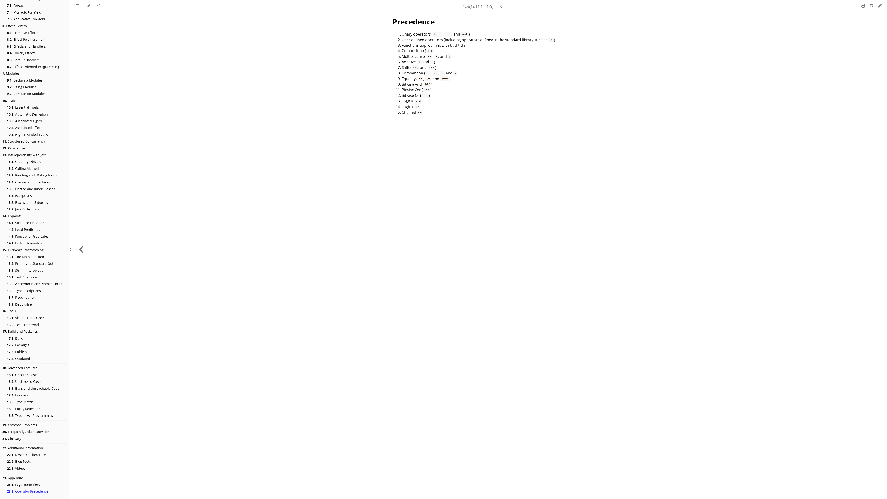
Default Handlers (23, 60)
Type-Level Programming (30, 415)
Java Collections (23, 209)
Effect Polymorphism (26, 39)
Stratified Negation (25, 223)
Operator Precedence (27, 491)
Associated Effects (25, 127)
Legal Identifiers (23, 484)
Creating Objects (24, 161)
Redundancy (21, 297)
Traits (9, 100)
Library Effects (21, 53)
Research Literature (26, 455)
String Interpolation (26, 270)
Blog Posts (19, 461)
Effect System (14, 26)
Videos (16, 468)
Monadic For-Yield (24, 12)
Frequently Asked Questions (26, 431)
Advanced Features (19, 368)
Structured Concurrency (23, 141)
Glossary (11, 438)
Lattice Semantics (24, 243)
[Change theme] (88, 6)
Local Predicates (23, 229)
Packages (18, 345)
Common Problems (19, 425)
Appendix (12, 478)
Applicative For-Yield (26, 19)
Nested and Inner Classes (31, 189)
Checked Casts (22, 375)
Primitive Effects (22, 32)
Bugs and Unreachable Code (33, 388)
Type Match (20, 402)
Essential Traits (23, 107)
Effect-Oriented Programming (33, 66)
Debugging (19, 304)
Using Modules (21, 87)
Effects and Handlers (26, 46)
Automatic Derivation (27, 114)
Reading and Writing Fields (32, 175)
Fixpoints (12, 216)
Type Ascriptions (24, 291)
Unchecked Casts (24, 381)
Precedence (413, 22)
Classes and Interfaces (28, 182)
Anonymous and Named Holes (34, 284)
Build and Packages (20, 331)
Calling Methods (23, 168)
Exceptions (19, 195)
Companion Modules (26, 93)
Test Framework (23, 325)
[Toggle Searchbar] (99, 6)
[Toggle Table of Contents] (77, 6)
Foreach (16, 5)
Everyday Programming (23, 250)
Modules (10, 73)
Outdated (18, 358)
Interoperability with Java (24, 155)
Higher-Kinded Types (27, 134)
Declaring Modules (25, 80)
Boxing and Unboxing (27, 202)
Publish (17, 352)
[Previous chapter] (81, 249)
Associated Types (24, 121)
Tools (9, 311)
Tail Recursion (22, 277)
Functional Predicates (28, 236)
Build (15, 338)
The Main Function (25, 257)
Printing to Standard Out (30, 263)
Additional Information (22, 448)
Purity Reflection (23, 409)
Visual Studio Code (25, 318)
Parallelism (13, 148)
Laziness (17, 395)
